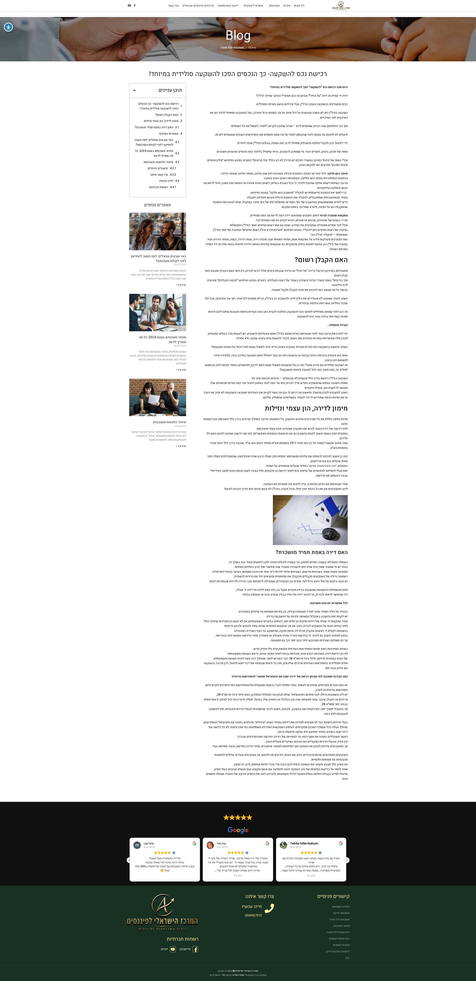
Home (252, 47)
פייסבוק (185, 949)
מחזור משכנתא (341, 926)
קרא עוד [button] (238, 876)
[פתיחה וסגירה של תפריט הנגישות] (8, 27)
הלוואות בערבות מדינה (338, 952)
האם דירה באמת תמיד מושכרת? (153, 127)
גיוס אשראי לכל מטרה (338, 932)
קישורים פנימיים (158, 168)
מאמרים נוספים (168, 133)
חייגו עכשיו (166, 181)
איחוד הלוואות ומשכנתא (158, 162)
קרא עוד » (181, 285)
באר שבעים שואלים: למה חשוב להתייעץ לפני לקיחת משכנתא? (153, 142)
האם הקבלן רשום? (166, 115)
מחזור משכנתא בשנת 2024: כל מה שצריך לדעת (154, 153)
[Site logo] (340, 5)
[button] (134, 90)
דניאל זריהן (215, 975)
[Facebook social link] (134, 5)
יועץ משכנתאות (326, 466)
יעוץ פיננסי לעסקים (339, 939)
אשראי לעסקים (341, 945)
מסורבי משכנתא (341, 907)
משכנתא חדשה (341, 913)
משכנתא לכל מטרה (232, 47)
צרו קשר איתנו (159, 174)
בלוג (347, 958)
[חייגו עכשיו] (269, 908)
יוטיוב (164, 949)
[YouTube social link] (129, 5)
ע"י (240, 975)
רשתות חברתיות (158, 187)
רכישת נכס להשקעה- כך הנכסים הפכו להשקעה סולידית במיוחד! (158, 106)
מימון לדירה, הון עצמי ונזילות (161, 121)
